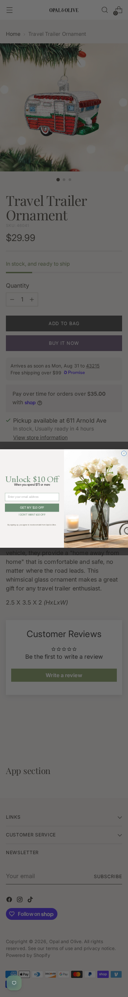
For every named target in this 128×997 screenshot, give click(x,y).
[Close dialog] (123, 453)
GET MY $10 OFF (32, 507)
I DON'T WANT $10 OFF (32, 514)
